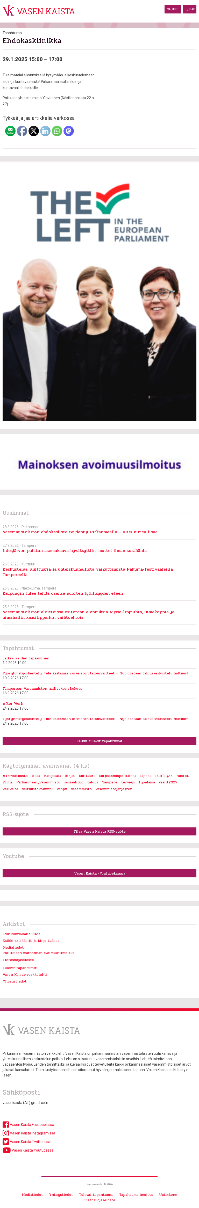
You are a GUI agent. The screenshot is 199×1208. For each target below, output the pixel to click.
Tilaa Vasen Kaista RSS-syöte (100, 831)
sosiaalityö (73, 782)
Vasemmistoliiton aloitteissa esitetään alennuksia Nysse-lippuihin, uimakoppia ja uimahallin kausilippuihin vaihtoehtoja (88, 615)
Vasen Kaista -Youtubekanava (99, 873)
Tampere (109, 782)
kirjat (70, 776)
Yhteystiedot (15, 981)
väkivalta (10, 789)
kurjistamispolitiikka (117, 776)
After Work (13, 703)
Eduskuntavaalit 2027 (21, 934)
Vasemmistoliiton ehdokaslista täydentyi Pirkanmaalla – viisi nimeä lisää (80, 532)
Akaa (36, 776)
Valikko (172, 9)
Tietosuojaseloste (18, 960)
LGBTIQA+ (164, 776)
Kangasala (52, 776)
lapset (145, 776)
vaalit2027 (168, 782)
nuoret (182, 776)
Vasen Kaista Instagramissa (32, 1133)
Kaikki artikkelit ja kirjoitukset (31, 940)
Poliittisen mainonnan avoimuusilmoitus (38, 953)
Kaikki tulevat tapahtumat (99, 741)
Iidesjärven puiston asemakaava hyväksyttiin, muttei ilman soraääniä (75, 550)
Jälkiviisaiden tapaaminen (26, 658)
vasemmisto (81, 789)
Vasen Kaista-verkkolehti (25, 974)
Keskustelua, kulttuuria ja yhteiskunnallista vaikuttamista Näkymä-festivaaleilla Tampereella (88, 572)
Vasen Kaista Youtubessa (32, 1150)
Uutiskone (168, 1194)
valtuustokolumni (37, 789)
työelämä (147, 782)
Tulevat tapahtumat (20, 968)
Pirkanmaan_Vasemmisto (38, 782)
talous (92, 782)
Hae (192, 9)
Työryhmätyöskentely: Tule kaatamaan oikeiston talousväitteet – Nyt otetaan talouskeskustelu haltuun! (95, 673)
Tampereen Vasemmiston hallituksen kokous (42, 688)
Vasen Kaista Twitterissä (29, 1142)
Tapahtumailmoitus (136, 1194)
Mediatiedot (13, 947)
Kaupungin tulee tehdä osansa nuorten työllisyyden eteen (63, 593)
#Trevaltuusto (15, 776)
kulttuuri (87, 776)
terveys (128, 782)
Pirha (7, 782)
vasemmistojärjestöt (114, 789)
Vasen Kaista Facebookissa (31, 1125)
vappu (62, 789)
